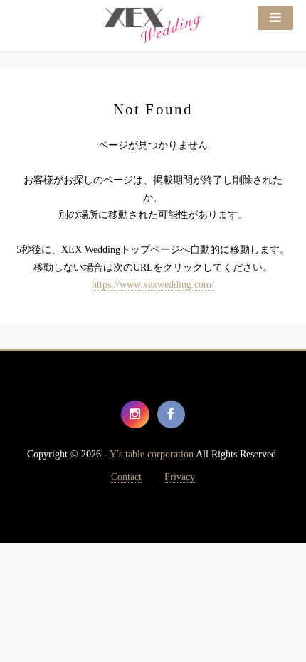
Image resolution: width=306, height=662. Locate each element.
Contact (126, 477)
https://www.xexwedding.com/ (153, 284)
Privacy (179, 477)
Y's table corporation (152, 454)
